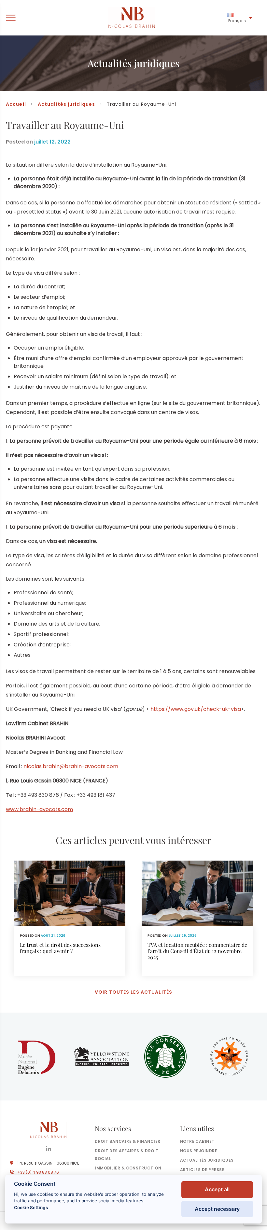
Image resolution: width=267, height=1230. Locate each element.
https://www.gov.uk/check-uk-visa (195, 709)
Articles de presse (202, 1169)
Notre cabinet (197, 1141)
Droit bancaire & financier (127, 1141)
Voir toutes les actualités (133, 992)
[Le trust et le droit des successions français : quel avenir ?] (69, 918)
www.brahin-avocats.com (39, 809)
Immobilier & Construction (128, 1168)
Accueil (16, 104)
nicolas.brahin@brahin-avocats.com (70, 766)
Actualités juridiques (66, 104)
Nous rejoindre (199, 1151)
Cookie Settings (31, 1207)
